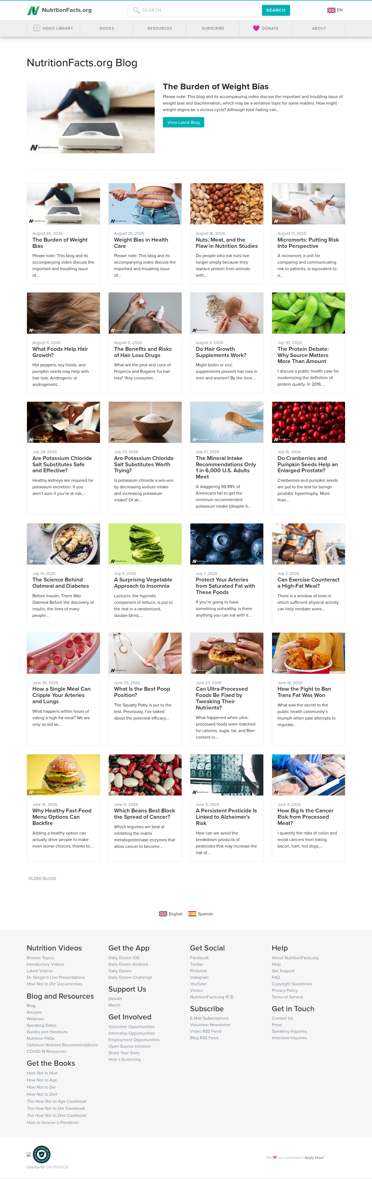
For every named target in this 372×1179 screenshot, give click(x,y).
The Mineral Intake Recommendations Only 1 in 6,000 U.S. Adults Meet (226, 467)
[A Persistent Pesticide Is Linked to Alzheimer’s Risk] (226, 774)
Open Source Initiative (129, 1046)
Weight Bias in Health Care (141, 243)
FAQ (276, 977)
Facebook (199, 958)
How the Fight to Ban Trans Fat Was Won (304, 692)
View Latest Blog (183, 122)
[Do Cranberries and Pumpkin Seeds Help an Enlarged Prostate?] (308, 422)
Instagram (199, 977)
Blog (31, 1006)
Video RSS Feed (205, 1031)
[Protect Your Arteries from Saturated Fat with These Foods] (226, 543)
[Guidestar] (29, 1154)
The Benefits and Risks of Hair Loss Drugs (143, 352)
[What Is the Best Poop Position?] (145, 653)
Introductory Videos (45, 964)
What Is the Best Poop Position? (142, 692)
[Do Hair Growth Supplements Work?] (226, 313)
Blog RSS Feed (204, 1038)
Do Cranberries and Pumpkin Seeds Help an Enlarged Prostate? (308, 464)
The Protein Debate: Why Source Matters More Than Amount (303, 355)
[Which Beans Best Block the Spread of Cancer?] (145, 774)
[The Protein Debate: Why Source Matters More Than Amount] (308, 313)
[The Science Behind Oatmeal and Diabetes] (63, 543)
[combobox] (195, 10)
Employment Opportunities (134, 1040)
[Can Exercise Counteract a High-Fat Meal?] (308, 543)
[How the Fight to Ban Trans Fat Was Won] (308, 653)
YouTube (198, 984)
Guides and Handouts (47, 1032)
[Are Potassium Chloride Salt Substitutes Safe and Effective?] (63, 422)
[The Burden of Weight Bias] (91, 120)
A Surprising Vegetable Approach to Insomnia (143, 582)
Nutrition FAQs (40, 1038)
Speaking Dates (41, 1025)
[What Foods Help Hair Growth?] (63, 313)
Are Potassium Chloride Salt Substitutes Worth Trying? (144, 464)
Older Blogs (42, 878)
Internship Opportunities (131, 1033)
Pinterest (198, 971)
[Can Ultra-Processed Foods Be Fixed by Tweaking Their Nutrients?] (226, 653)
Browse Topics (40, 958)
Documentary (55, 984)
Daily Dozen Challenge (130, 977)
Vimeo (196, 990)
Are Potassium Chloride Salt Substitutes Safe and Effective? (62, 464)
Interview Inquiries (289, 1038)
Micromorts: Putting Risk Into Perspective (308, 243)
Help (276, 964)
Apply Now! (314, 1157)
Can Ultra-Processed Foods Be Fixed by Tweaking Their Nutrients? (222, 698)
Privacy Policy (285, 990)
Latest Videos (40, 971)
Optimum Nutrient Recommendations (62, 1045)
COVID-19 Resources (46, 1051)
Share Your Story (124, 1053)
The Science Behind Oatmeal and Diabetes (60, 582)
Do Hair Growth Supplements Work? (221, 352)
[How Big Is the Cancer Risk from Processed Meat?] (308, 774)
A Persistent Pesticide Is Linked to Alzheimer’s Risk (226, 816)
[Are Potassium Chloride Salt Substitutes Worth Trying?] (145, 422)
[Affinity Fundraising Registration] (41, 1154)
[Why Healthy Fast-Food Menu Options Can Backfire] (63, 774)
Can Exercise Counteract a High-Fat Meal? (309, 582)
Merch (114, 1005)
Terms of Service (287, 997)
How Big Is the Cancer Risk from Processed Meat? (305, 816)
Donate (115, 998)
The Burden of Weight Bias (216, 86)
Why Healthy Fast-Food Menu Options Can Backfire (62, 816)
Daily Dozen (120, 971)
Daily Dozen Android (128, 964)
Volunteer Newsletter (210, 1025)
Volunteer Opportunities (131, 1026)
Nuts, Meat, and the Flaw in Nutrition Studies (227, 243)
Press (277, 1025)
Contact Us (282, 1018)
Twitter (196, 964)
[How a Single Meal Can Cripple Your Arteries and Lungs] (63, 653)
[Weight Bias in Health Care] (145, 203)
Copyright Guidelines (292, 984)
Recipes (34, 1012)
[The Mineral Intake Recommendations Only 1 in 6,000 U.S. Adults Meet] (226, 422)
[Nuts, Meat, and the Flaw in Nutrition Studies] (226, 203)
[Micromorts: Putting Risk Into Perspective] (308, 203)
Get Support (283, 971)
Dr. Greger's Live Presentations (56, 977)
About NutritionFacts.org (295, 958)
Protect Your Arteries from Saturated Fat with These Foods (225, 585)
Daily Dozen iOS (123, 958)
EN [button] (339, 10)
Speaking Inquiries (289, 1031)
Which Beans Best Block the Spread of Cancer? (144, 813)
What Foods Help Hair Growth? (60, 352)
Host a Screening (124, 1059)
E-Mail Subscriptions (209, 1018)
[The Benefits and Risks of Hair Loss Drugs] (145, 313)
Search (276, 10)
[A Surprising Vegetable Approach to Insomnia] (145, 543)
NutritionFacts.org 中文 (212, 997)
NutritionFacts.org (66, 9)
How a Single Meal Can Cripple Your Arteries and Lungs (61, 695)
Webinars (35, 1019)
